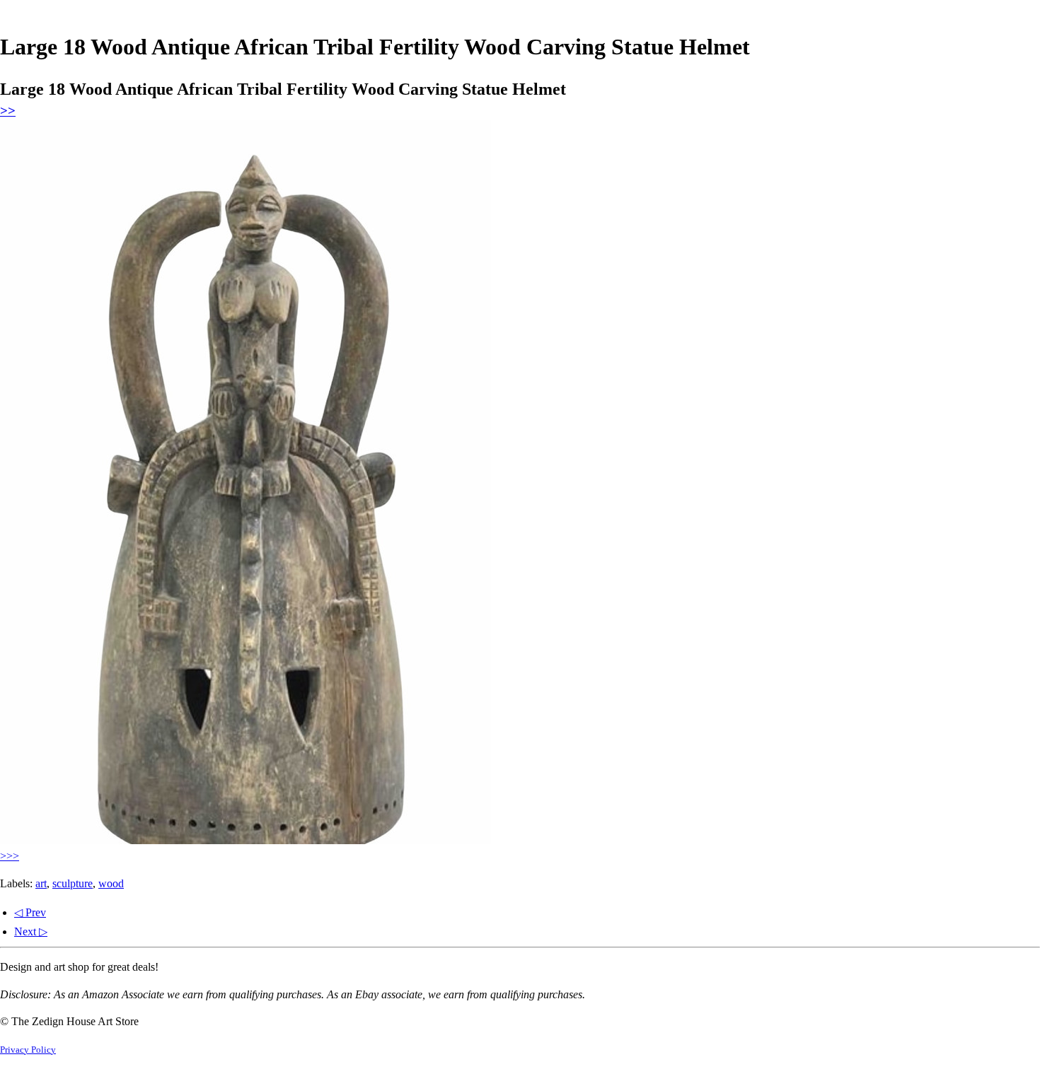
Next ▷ (30, 931)
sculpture (72, 883)
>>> (9, 856)
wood (111, 883)
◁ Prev (30, 912)
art (41, 883)
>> (8, 110)
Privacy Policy (28, 1050)
